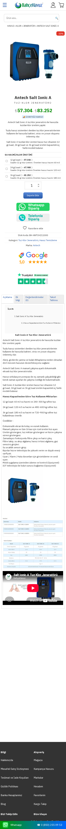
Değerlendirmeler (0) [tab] (35, 299)
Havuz (10, 25)
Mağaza (38, 760)
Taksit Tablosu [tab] (54, 299)
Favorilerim (39, 795)
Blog (3, 804)
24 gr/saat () (35, 168)
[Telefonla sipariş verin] (33, 218)
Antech (36, 245)
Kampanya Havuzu (44, 768)
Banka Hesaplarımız (11, 795)
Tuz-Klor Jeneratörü (28, 240)
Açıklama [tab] (7, 297)
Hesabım (38, 786)
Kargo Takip (40, 804)
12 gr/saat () (35, 161)
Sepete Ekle (33, 195)
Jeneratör (29, 25)
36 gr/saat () (35, 176)
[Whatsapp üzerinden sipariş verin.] (33, 207)
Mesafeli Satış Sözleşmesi (15, 768)
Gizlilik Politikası (9, 786)
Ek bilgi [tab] (18, 299)
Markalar (38, 777)
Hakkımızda (7, 760)
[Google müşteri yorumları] (33, 258)
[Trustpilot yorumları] (33, 279)
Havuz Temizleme (48, 240)
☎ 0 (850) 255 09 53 (49, 824)
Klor (18, 25)
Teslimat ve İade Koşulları (15, 777)
